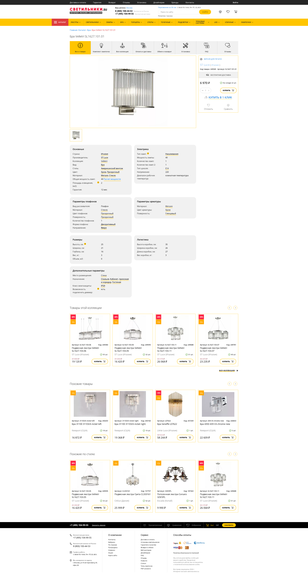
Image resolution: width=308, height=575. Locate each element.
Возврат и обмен (147, 547)
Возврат (112, 2)
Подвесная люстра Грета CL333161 (133, 494)
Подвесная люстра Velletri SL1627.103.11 (170, 349)
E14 (167, 168)
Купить (226, 90)
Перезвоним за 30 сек (167, 7)
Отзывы (126, 2)
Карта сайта (112, 555)
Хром (103, 172)
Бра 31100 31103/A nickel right (130, 424)
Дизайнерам (158, 2)
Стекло (112, 175)
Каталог (62, 22)
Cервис (144, 535)
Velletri (104, 161)
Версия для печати (213, 59)
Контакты (190, 2)
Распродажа (112, 547)
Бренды (175, 2)
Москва (129, 8)
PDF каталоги (146, 569)
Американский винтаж (112, 168)
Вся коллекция (227, 370)
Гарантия (97, 2)
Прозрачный (113, 172)
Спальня (105, 279)
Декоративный (108, 224)
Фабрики (111, 542)
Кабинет (114, 279)
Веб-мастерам (146, 550)
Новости (144, 561)
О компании (115, 535)
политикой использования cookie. (187, 564)
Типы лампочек (147, 566)
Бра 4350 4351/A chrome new (215, 424)
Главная (73, 30)
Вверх (104, 227)
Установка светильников (150, 542)
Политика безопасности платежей (186, 553)
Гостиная (116, 282)
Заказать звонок (98, 525)
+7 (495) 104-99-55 (132, 13)
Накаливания (171, 154)
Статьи (143, 563)
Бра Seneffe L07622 (167, 424)
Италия (104, 154)
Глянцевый (170, 213)
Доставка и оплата (78, 2)
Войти (235, 2)
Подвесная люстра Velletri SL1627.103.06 (85, 349)
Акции (110, 553)
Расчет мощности (112, 179)
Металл (104, 175)
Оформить (229, 525)
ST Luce (104, 157)
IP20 (103, 285)
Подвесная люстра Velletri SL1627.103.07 (213, 349)
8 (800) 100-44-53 (132, 11)
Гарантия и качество (148, 545)
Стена (104, 275)
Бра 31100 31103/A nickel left (86, 424)
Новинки (111, 550)
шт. (212, 525)
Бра (89, 30)
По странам (112, 545)
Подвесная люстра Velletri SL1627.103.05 (128, 349)
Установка (141, 2)
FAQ (142, 555)
